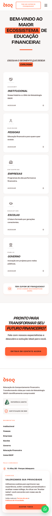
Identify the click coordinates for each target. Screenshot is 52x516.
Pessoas (6, 431)
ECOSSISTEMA (23, 30)
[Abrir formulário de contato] (45, 509)
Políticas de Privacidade (14, 500)
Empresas (7, 436)
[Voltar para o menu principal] (8, 5)
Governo (7, 445)
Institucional (8, 426)
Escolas (6, 441)
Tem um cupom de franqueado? (28, 5)
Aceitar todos (26, 507)
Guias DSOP (8, 455)
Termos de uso (22, 498)
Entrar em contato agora (26, 351)
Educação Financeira (12, 450)
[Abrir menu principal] (46, 5)
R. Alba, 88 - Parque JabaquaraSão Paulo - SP (20, 469)
